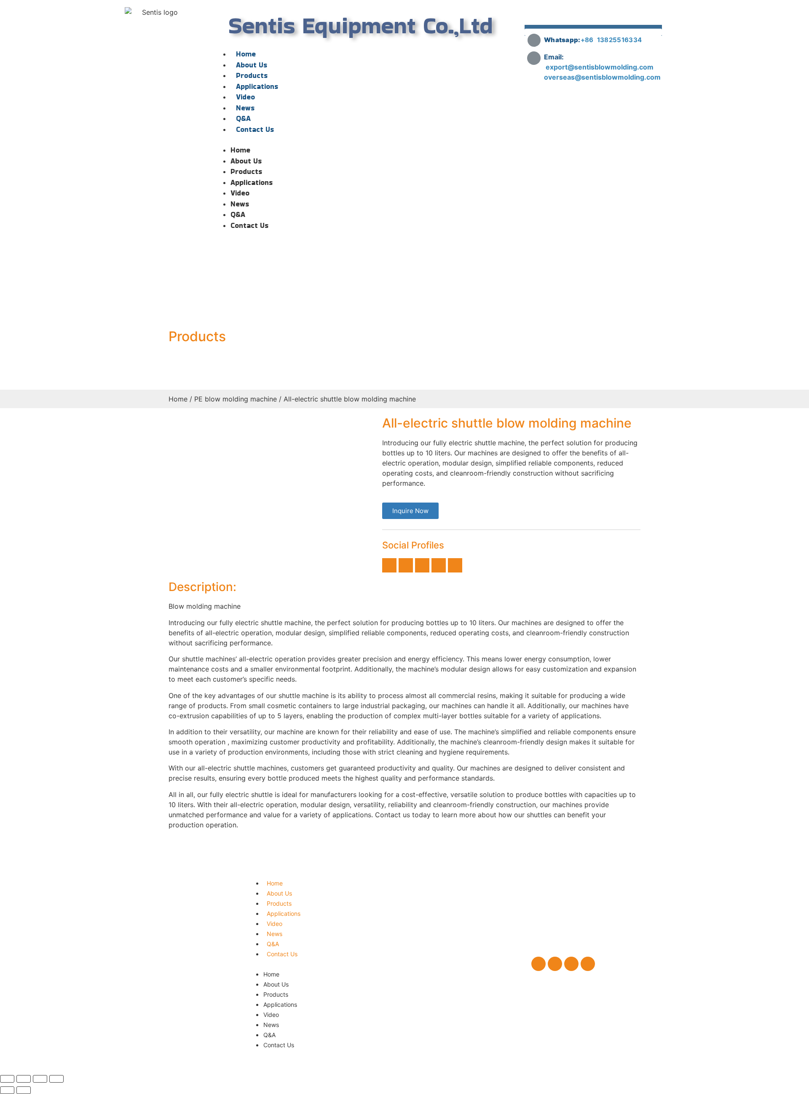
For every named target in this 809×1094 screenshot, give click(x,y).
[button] (361, 140)
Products (252, 75)
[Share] (23, 1079)
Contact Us (255, 129)
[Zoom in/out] (56, 1079)
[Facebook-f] (389, 565)
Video (245, 97)
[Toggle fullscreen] (40, 1079)
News (245, 108)
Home (246, 54)
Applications (257, 86)
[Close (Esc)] (7, 1079)
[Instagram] (438, 565)
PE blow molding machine (235, 399)
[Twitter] (406, 565)
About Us (251, 65)
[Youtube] (455, 565)
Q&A (243, 118)
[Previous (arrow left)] (7, 1090)
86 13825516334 (613, 40)
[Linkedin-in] (422, 565)
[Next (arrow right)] (23, 1090)
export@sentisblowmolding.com (600, 67)
